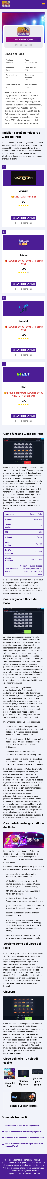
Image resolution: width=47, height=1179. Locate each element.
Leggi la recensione (23, 223)
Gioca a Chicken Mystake (23, 39)
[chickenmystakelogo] (6, 4)
